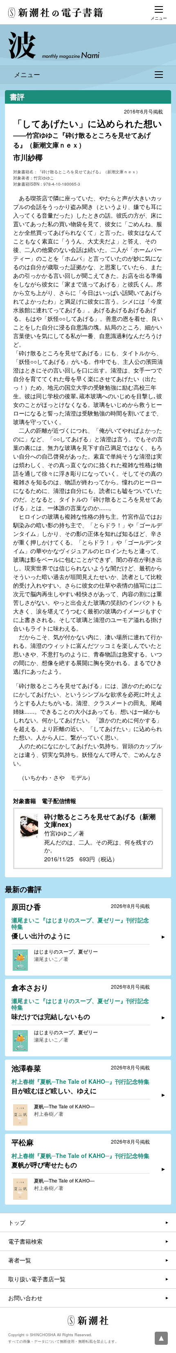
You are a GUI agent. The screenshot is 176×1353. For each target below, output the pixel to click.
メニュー (27, 74)
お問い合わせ (25, 1298)
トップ (16, 1222)
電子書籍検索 (25, 1241)
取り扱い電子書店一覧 (36, 1279)
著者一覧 (19, 1260)
